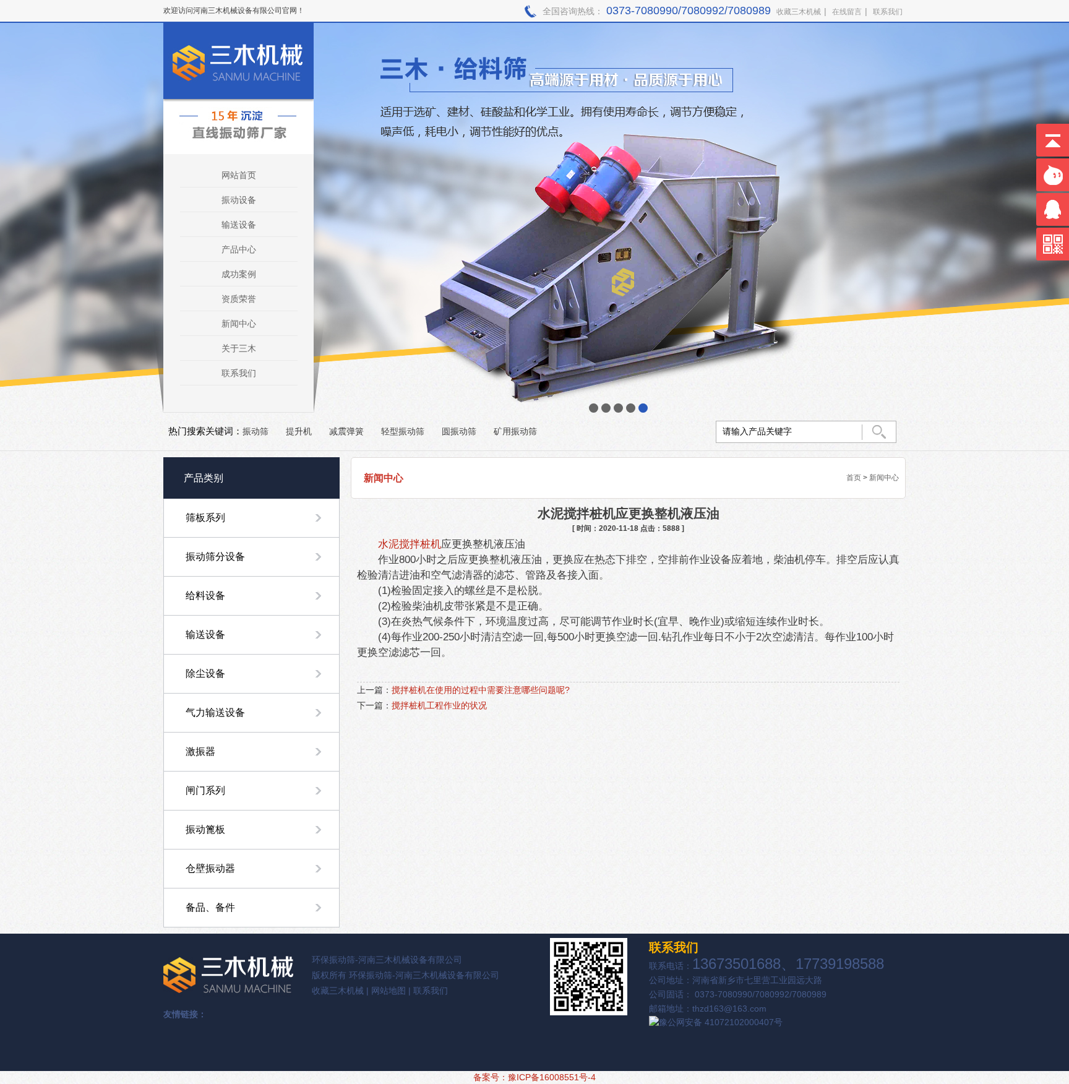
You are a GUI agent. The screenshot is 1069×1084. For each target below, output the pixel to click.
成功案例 (238, 274)
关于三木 (238, 348)
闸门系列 (205, 790)
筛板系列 (205, 517)
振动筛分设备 (215, 556)
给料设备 (205, 595)
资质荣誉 (238, 299)
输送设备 (238, 225)
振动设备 (238, 200)
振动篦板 (205, 829)
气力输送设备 (215, 712)
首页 (853, 477)
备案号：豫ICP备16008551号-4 (534, 1077)
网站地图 (388, 991)
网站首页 (238, 175)
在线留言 (847, 11)
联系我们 (888, 11)
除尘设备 (205, 673)
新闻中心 (238, 324)
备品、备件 (210, 907)
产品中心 (238, 249)
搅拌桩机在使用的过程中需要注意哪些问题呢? (481, 690)
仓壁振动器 (210, 868)
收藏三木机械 (798, 11)
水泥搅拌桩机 (409, 544)
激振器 (200, 751)
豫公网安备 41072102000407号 (721, 1022)
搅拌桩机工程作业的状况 (439, 705)
